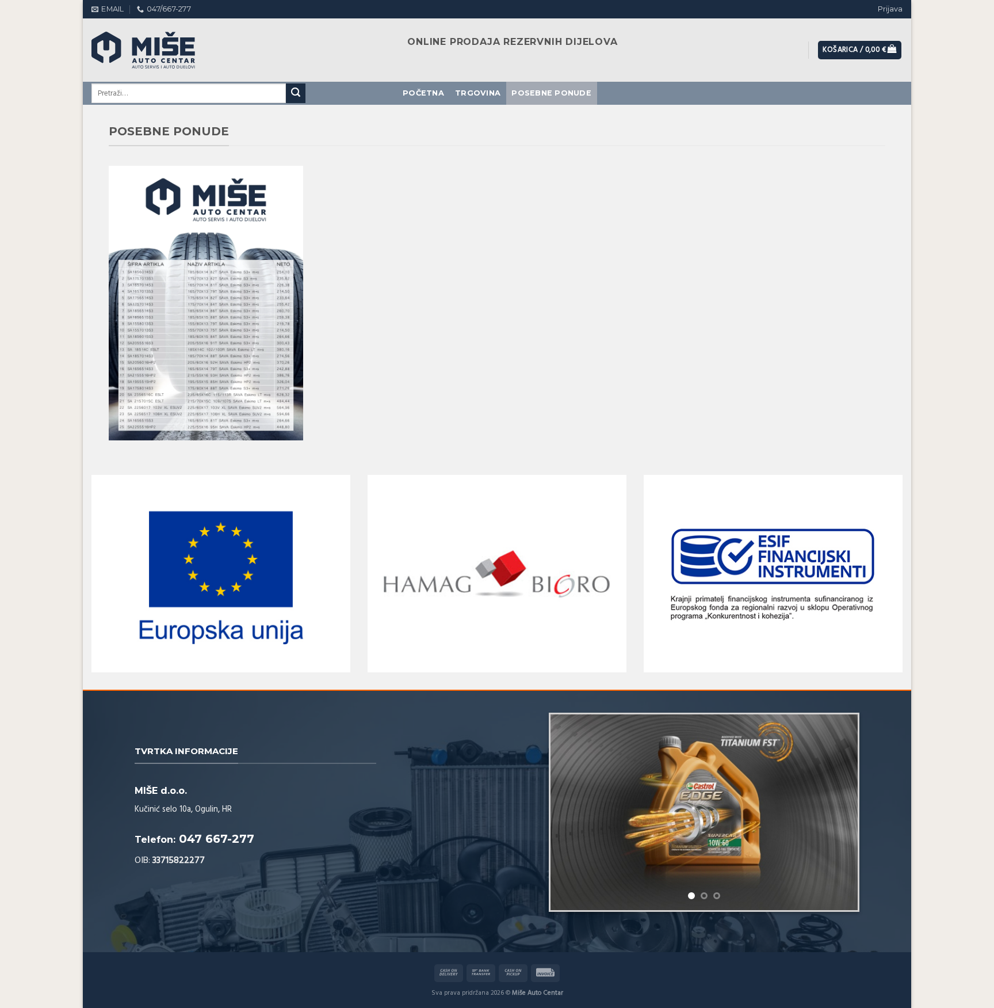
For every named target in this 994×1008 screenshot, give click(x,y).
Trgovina (477, 93)
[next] (837, 789)
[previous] (571, 789)
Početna (423, 93)
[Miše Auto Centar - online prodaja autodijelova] (154, 50)
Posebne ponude (551, 93)
